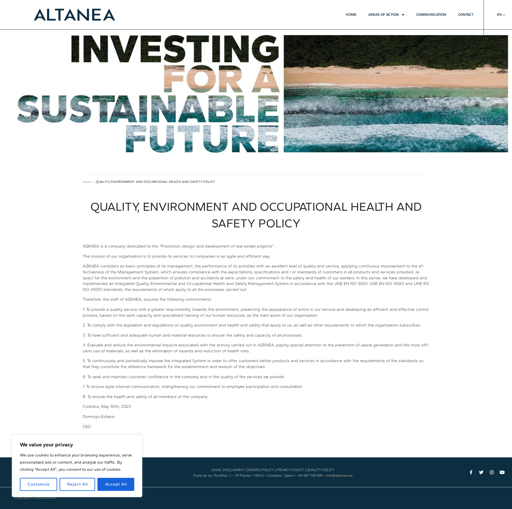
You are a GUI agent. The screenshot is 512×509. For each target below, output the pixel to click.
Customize (39, 484)
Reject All (77, 484)
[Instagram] (491, 472)
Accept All (116, 484)
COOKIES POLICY (260, 470)
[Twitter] (481, 472)
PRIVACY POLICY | (291, 470)
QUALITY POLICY (321, 470)
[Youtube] (502, 472)
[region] (77, 466)
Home (87, 182)
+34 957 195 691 (310, 475)
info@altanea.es (339, 475)
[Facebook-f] (471, 472)
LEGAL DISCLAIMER (227, 470)
